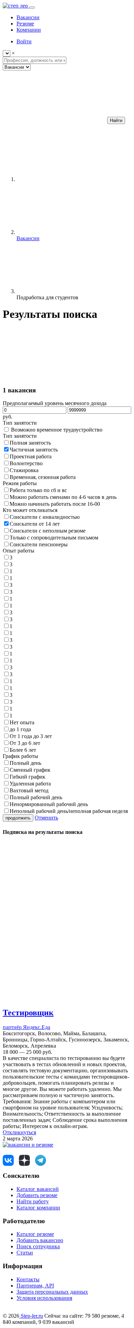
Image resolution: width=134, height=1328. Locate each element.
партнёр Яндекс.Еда (26, 1027)
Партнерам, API (35, 1285)
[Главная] (68, 179)
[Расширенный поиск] (54, 120)
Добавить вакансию (39, 1240)
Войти (24, 41)
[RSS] (54, 369)
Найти (116, 120)
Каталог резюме (35, 1234)
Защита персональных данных (52, 1292)
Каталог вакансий (37, 1189)
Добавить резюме (36, 1195)
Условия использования (44, 1298)
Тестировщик (28, 1012)
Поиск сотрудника (38, 1246)
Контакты (28, 1279)
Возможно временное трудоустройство (56, 430)
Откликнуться (19, 1132)
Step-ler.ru (31, 1316)
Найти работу (32, 1201)
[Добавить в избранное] (54, 998)
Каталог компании (38, 1207)
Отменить (46, 818)
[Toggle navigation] (32, 8)
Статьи (24, 1253)
